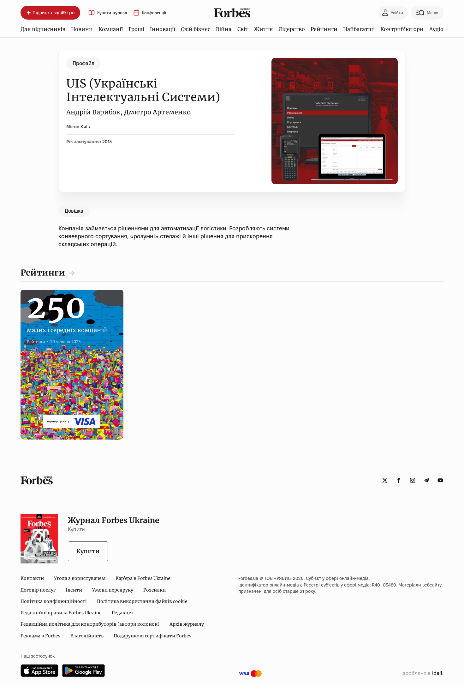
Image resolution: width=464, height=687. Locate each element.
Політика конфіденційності (54, 601)
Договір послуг (38, 590)
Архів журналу (187, 624)
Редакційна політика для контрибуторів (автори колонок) (90, 624)
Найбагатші (359, 29)
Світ (242, 29)
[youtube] (440, 480)
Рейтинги (324, 29)
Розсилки (154, 590)
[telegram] (426, 480)
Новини (82, 29)
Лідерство (291, 29)
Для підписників (43, 29)
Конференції (154, 13)
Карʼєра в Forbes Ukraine (143, 578)
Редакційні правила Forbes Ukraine (61, 613)
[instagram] (412, 480)
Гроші (136, 29)
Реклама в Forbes (40, 636)
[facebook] (399, 480)
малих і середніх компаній (67, 323)
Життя (263, 29)
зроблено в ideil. (422, 673)
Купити (87, 551)
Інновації (162, 29)
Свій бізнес (195, 29)
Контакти (32, 578)
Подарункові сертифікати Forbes (152, 636)
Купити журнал (112, 13)
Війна (223, 29)
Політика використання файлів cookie (142, 601)
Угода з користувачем (79, 578)
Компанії (110, 29)
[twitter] (385, 480)
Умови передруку (112, 590)
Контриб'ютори (402, 29)
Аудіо (436, 29)
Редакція (122, 613)
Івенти (74, 590)
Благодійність (87, 636)
